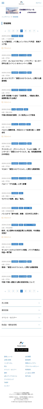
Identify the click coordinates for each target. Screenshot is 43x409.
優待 (5, 373)
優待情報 (5, 310)
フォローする (23, 350)
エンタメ (7, 386)
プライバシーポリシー (32, 366)
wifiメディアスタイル (10, 376)
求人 (5, 366)
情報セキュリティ (30, 363)
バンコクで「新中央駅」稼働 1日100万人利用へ (20, 214)
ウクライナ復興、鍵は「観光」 (13, 199)
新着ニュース (8, 356)
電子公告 (28, 376)
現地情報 (15, 17)
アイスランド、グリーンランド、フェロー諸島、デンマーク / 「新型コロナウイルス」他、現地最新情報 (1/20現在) (21, 151)
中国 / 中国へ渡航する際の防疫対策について (18, 282)
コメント (8, 48)
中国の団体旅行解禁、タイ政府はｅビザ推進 (18, 115)
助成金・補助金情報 (9, 325)
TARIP (6, 382)
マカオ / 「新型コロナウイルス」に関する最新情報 (21, 169)
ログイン (38, 3)
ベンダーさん (8, 363)
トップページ (6, 17)
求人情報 (5, 303)
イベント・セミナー (9, 317)
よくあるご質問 (30, 373)
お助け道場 (7, 360)
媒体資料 (28, 360)
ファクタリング (9, 379)
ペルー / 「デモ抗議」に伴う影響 (14, 184)
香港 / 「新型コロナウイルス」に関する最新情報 (20, 267)
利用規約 (28, 369)
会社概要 (28, 356)
